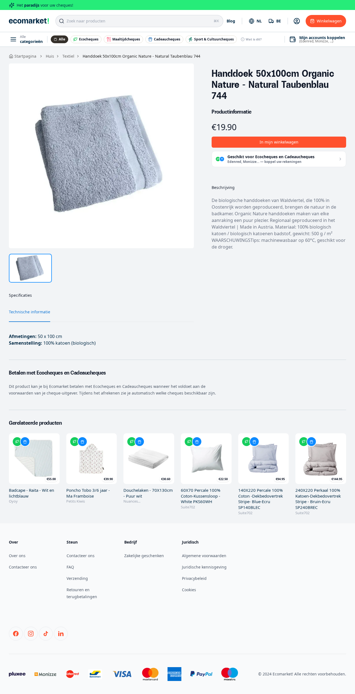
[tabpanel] (101, 155)
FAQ (70, 567)
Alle (62, 39)
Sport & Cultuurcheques (214, 39)
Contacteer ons (23, 567)
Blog (231, 21)
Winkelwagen (329, 21)
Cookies (189, 589)
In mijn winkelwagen (279, 142)
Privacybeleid (194, 578)
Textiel (68, 56)
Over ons (17, 555)
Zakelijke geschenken (144, 555)
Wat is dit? (254, 39)
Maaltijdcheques (126, 39)
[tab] (30, 268)
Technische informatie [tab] (29, 311)
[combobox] (255, 21)
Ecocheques (88, 39)
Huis (50, 56)
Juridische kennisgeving (204, 567)
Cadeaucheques (167, 39)
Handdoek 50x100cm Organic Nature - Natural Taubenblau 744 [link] (141, 56)
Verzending (77, 578)
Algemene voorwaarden (204, 555)
